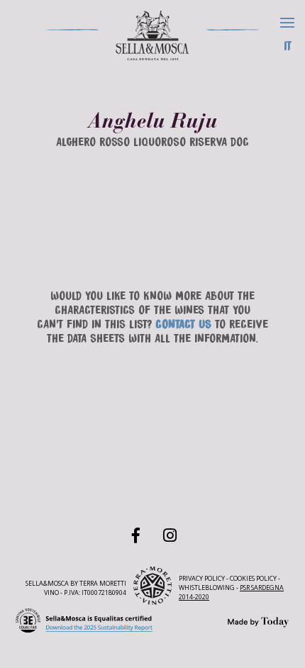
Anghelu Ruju (153, 120)
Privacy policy (202, 578)
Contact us (183, 323)
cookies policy (253, 578)
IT (288, 44)
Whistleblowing (207, 587)
